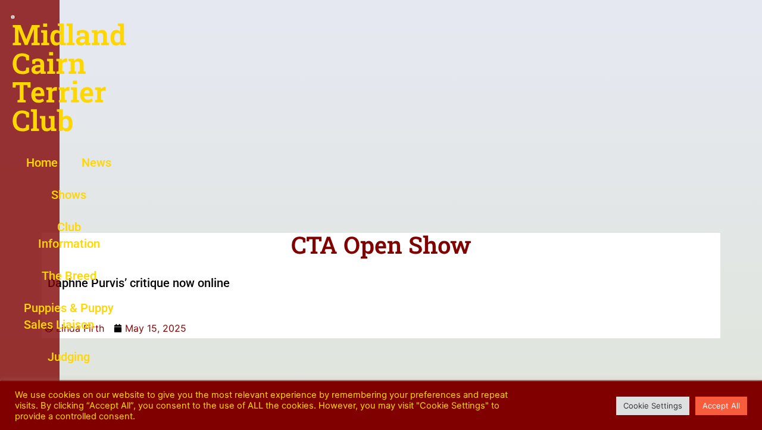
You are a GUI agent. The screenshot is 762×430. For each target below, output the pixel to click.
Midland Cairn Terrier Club (69, 77)
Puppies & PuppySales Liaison (69, 316)
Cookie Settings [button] (652, 405)
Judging (69, 357)
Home (42, 162)
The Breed (69, 276)
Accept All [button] (721, 405)
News (96, 162)
